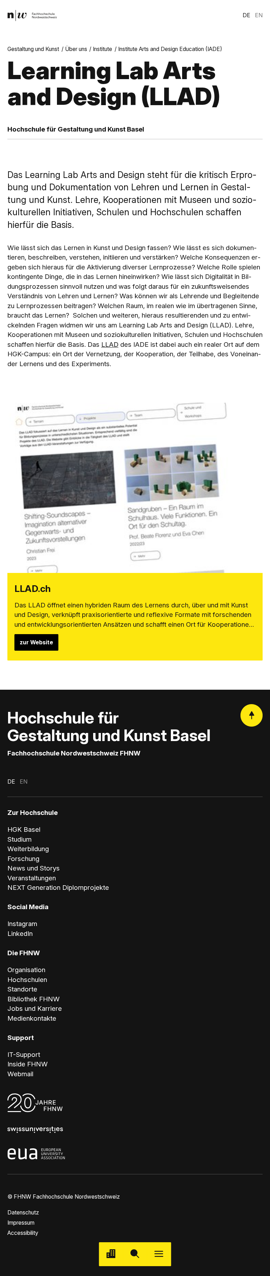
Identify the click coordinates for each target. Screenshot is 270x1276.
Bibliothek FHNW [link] (33, 999)
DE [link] (246, 15)
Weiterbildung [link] (28, 849)
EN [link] (259, 15)
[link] (32, 15)
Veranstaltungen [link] (31, 878)
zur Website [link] (36, 642)
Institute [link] (102, 49)
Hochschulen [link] (27, 980)
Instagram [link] (22, 924)
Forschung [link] (23, 859)
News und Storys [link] (33, 868)
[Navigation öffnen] (159, 1254)
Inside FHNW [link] (27, 1064)
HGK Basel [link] (23, 829)
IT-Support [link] (23, 1055)
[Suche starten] (135, 1254)
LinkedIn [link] (20, 934)
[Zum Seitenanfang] (251, 715)
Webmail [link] (20, 1074)
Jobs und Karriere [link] (34, 1008)
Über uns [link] (76, 49)
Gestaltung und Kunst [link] (33, 49)
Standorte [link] (22, 989)
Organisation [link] (26, 970)
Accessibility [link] (22, 1233)
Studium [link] (19, 839)
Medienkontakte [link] (31, 1018)
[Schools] (111, 1254)
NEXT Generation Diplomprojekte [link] (58, 887)
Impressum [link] (20, 1222)
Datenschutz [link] (23, 1212)
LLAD (109, 344)
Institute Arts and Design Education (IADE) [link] (170, 49)
